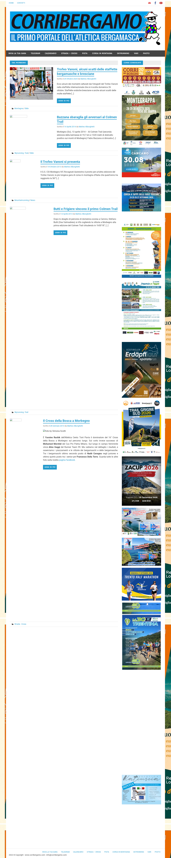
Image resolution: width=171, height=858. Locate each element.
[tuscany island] (141, 210)
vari (136, 53)
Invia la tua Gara (17, 53)
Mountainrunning (21, 200)
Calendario (50, 53)
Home (11, 3)
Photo (146, 53)
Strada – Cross (69, 53)
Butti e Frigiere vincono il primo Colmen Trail (86, 209)
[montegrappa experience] (141, 145)
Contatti (21, 3)
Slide (27, 108)
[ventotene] (141, 535)
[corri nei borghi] (141, 86)
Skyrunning (123, 53)
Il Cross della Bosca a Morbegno (66, 421)
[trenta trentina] (141, 669)
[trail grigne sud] (141, 453)
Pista (84, 53)
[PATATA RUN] (141, 397)
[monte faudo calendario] (141, 277)
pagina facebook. (67, 460)
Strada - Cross (20, 624)
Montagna (18, 108)
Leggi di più (63, 101)
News (32, 200)
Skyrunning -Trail (21, 153)
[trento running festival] (141, 600)
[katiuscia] (141, 803)
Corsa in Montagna (102, 53)
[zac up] (141, 505)
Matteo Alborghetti (88, 79)
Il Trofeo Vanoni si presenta (60, 162)
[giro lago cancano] (141, 176)
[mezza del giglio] (141, 565)
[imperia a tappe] (141, 335)
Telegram (35, 53)
